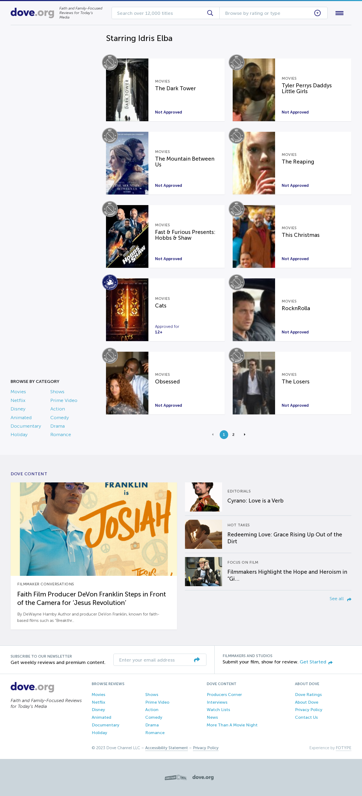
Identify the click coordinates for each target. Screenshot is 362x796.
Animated (21, 417)
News (212, 717)
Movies (18, 391)
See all (337, 598)
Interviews (217, 702)
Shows (57, 391)
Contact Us (306, 717)
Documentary (26, 426)
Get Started (313, 661)
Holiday (19, 434)
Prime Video (63, 400)
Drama (57, 426)
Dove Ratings (308, 694)
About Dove (306, 702)
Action (57, 408)
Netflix (18, 400)
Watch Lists (218, 709)
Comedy (59, 417)
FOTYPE (343, 748)
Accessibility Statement (166, 748)
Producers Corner (224, 694)
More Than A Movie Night (232, 725)
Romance (60, 434)
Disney (18, 408)
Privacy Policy (308, 709)
